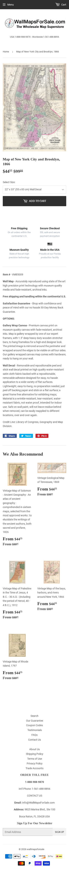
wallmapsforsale (35, 849)
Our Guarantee (34, 720)
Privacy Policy (35, 763)
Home (6, 51)
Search (34, 715)
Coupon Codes (34, 725)
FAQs (34, 734)
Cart (63, 4)
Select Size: (9, 182)
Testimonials (34, 730)
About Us (34, 749)
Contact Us (34, 739)
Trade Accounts (34, 768)
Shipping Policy (34, 753)
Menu (10, 4)
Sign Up (59, 832)
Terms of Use (34, 758)
